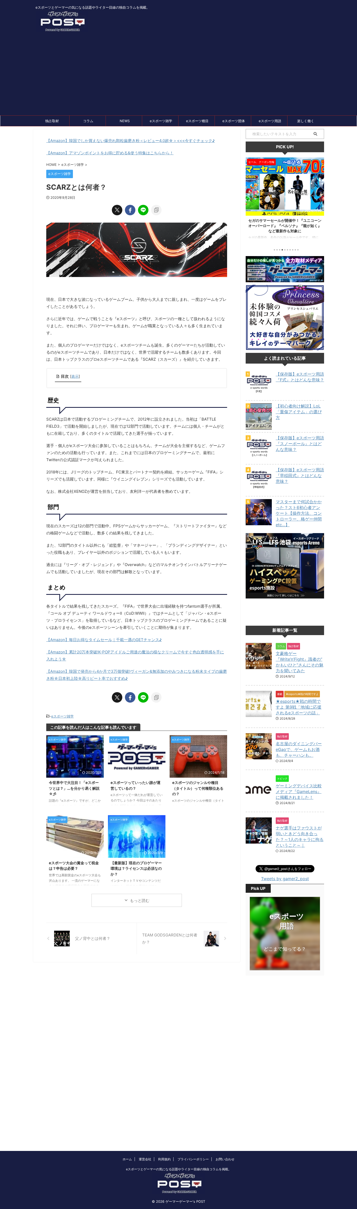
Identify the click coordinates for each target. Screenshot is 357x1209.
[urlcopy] (156, 210)
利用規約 (164, 1159)
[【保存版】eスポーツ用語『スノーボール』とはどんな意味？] (259, 458)
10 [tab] (298, 249)
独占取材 (52, 121)
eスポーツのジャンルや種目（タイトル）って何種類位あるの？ (197, 788)
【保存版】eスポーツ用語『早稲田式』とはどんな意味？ (300, 475)
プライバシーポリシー (193, 1159)
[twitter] (117, 210)
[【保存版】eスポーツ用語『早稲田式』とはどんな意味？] (259, 490)
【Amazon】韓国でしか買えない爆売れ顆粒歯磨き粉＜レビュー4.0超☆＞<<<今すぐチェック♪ (130, 140)
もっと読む (139, 900)
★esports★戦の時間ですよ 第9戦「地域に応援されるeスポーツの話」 (298, 707)
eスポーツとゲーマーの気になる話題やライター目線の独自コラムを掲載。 (178, 1169)
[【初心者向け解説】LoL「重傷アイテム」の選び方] (259, 427)
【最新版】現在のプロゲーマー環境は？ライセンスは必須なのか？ (136, 868)
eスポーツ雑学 (161, 121)
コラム (88, 121)
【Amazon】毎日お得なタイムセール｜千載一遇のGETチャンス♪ (104, 639)
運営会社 (145, 1159)
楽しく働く (305, 121)
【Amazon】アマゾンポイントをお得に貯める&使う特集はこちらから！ (110, 152)
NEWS (125, 121)
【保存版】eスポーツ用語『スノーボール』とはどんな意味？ (300, 443)
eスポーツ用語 (270, 121)
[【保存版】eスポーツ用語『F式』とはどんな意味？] (259, 395)
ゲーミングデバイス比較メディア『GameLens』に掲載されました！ (299, 791)
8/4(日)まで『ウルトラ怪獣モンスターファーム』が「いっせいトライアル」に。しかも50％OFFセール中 (285, 225)
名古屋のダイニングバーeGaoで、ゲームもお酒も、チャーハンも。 (299, 749)
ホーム (127, 1159)
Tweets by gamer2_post (285, 878)
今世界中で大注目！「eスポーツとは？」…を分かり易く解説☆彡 (74, 788)
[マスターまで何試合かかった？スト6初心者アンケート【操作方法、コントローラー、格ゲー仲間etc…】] (259, 522)
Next (319, 199)
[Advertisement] (178, 76)
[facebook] (130, 210)
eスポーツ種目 (197, 121)
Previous (250, 199)
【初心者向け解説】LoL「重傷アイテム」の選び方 (299, 411)
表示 (75, 376)
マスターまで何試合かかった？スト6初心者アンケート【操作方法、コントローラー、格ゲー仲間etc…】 (299, 513)
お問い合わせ (225, 1159)
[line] (143, 210)
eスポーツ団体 (233, 121)
